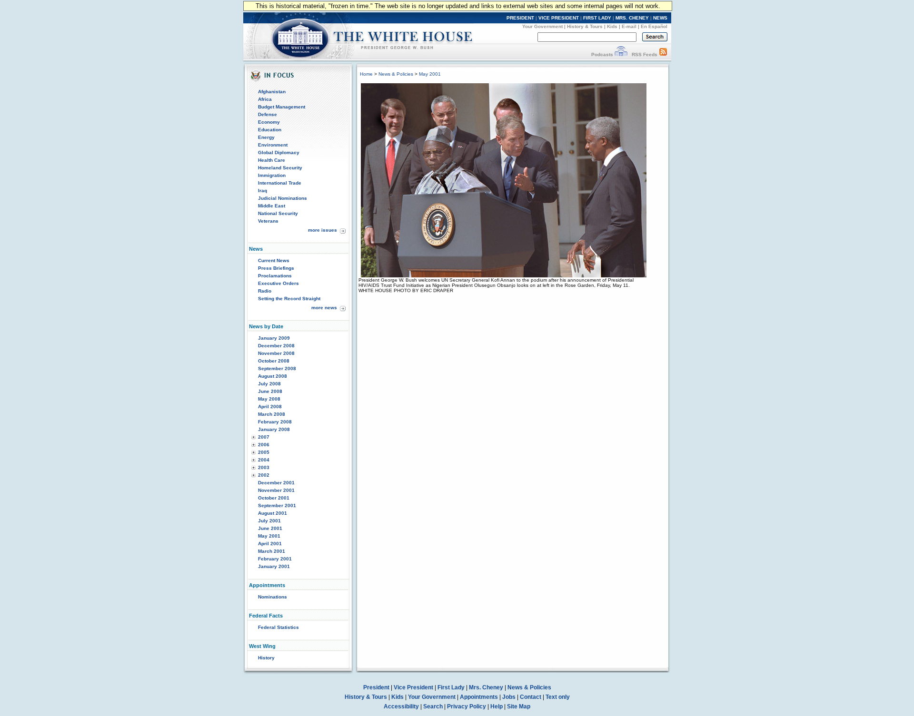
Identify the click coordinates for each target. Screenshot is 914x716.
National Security (278, 213)
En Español (654, 26)
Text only (558, 697)
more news (324, 307)
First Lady (451, 687)
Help (496, 706)
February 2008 (275, 421)
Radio (264, 291)
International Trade (279, 183)
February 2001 (275, 558)
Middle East (271, 205)
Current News (273, 260)
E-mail (629, 26)
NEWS (660, 17)
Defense (267, 114)
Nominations (272, 596)
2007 (263, 437)
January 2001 (274, 566)
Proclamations (275, 275)
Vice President (413, 687)
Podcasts (602, 54)
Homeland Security (280, 167)
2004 (263, 459)
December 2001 (276, 482)
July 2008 (269, 383)
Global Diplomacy (278, 152)
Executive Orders (278, 283)
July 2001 (269, 520)
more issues (322, 230)
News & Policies (395, 74)
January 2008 (274, 429)
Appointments (479, 697)
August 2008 (272, 376)
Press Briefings (276, 268)
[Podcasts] (621, 54)
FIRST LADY (597, 17)
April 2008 (270, 406)
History (266, 657)
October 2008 (273, 360)
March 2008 (271, 414)
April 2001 (270, 543)
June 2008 (270, 391)
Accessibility (401, 706)
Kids (612, 26)
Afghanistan (272, 91)
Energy (266, 137)
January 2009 (274, 338)
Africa (265, 99)
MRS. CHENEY (632, 17)
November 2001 (276, 490)
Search (433, 706)
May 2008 (269, 399)
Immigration (272, 175)
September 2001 (277, 505)
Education (269, 129)
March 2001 (271, 551)
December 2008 (276, 345)
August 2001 (272, 513)
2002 (263, 475)
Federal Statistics (278, 627)
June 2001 (270, 528)
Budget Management (281, 106)
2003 (263, 467)
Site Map (518, 706)
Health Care (271, 160)
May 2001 (269, 536)
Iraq (262, 190)
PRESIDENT (520, 17)
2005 (263, 452)
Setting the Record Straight (289, 298)
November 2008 (276, 353)
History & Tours (585, 26)
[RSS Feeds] (663, 54)
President (376, 687)
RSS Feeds (644, 54)
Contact (530, 697)
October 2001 (273, 497)
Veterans (268, 221)
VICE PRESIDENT (558, 17)
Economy (269, 122)
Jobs (509, 697)
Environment (273, 144)
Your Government (542, 26)
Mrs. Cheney (486, 687)
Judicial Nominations (282, 198)
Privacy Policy (466, 706)
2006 (263, 444)
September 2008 (277, 368)
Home (366, 74)
